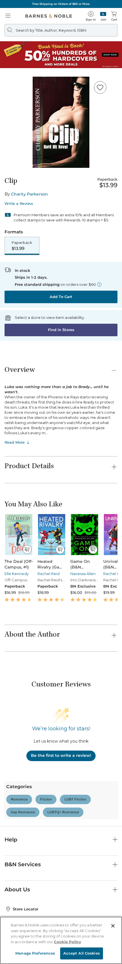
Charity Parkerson (29, 194)
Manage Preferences (35, 953)
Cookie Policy (67, 941)
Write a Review (19, 203)
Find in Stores (61, 329)
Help (11, 839)
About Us (17, 889)
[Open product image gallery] (61, 122)
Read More (15, 442)
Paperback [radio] (22, 245)
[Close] (113, 926)
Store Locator (25, 909)
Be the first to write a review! (61, 755)
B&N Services (23, 864)
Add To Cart (61, 296)
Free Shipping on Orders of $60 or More (61, 4)
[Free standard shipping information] (99, 284)
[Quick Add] (27, 549)
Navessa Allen (83, 573)
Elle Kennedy (17, 573)
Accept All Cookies (81, 953)
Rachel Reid (48, 573)
